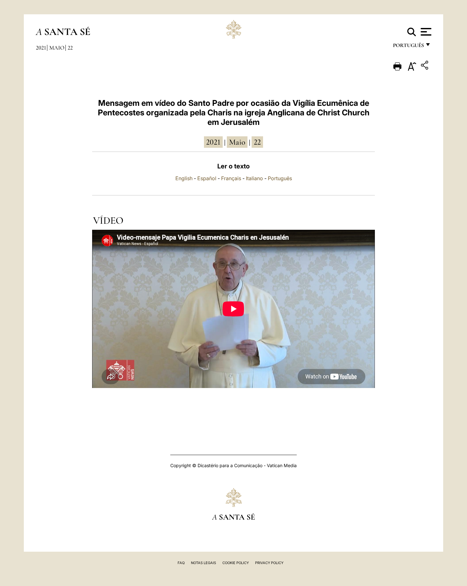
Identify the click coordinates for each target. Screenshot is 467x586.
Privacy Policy (269, 563)
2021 (41, 47)
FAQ (181, 563)
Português (280, 178)
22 (70, 47)
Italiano (254, 178)
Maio (56, 47)
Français (231, 178)
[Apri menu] (425, 31)
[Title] (425, 66)
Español (206, 178)
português (408, 47)
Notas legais (203, 563)
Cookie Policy (235, 563)
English (184, 178)
